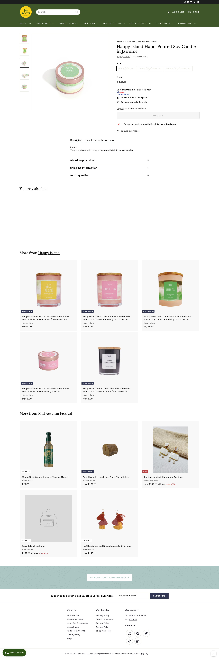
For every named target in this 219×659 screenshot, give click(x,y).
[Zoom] (70, 72)
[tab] (76, 140)
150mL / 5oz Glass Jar (150, 68)
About (24, 23)
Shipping (120, 109)
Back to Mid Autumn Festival (111, 577)
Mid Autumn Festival (147, 42)
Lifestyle (90, 23)
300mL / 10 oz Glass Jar (178, 68)
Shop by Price (139, 23)
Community (186, 23)
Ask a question (79, 175)
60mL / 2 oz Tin (126, 68)
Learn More (123, 94)
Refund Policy (102, 627)
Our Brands (44, 23)
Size (119, 63)
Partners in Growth (76, 630)
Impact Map (73, 627)
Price (119, 77)
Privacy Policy (102, 623)
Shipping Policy (103, 630)
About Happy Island (83, 160)
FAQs (69, 638)
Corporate (163, 23)
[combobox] (58, 12)
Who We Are (73, 615)
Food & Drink (68, 23)
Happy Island (123, 56)
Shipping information (83, 168)
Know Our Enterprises (77, 623)
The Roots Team (75, 619)
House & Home (113, 23)
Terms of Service (104, 619)
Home (119, 42)
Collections (130, 42)
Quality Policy (73, 634)
